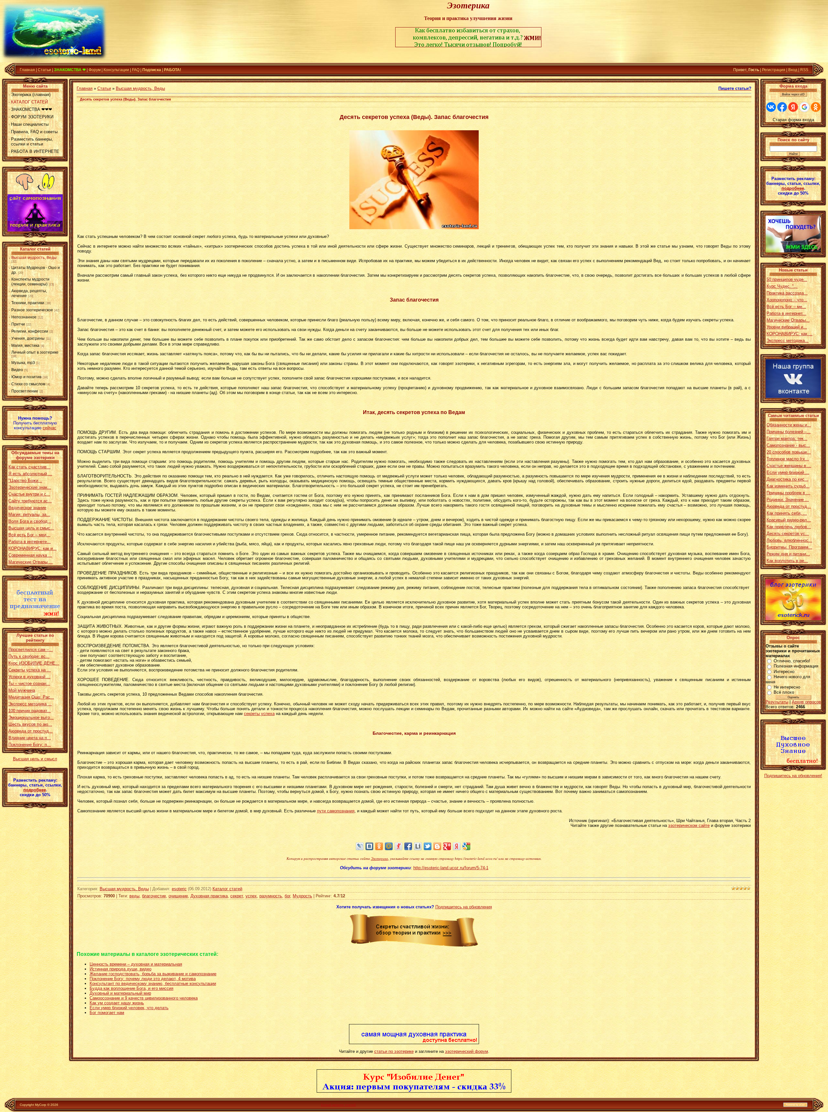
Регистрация (773, 70)
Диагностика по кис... (787, 479)
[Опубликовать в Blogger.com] (437, 846)
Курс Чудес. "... (782, 286)
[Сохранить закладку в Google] (466, 846)
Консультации (116, 70)
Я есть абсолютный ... (30, 473)
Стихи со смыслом (28, 384)
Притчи (18, 324)
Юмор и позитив (26, 377)
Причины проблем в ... (788, 492)
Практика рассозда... (787, 293)
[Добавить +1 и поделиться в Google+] (447, 846)
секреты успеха (259, 713)
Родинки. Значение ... (788, 499)
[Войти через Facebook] (782, 107)
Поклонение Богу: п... (29, 744)
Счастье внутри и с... (29, 494)
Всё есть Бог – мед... (29, 534)
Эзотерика (379, 859)
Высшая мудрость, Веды (34, 257)
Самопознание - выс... (788, 445)
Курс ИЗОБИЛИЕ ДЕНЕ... (33, 663)
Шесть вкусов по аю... (30, 724)
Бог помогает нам (107, 1012)
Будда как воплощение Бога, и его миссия (131, 988)
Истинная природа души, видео (120, 969)
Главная (27, 70)
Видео (17, 370)
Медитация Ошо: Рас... (31, 697)
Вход (792, 70)
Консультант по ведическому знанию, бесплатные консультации (153, 983)
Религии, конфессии (29, 331)
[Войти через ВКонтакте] (771, 107)
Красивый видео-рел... (789, 520)
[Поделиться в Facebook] (408, 846)
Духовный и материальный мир (120, 993)
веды (134, 895)
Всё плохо (784, 692)
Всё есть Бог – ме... (786, 306)
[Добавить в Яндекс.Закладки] (457, 846)
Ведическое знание (27, 507)
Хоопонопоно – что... (787, 299)
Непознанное (24, 317)
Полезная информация (796, 666)
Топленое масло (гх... (788, 458)
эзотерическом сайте (689, 825)
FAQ (135, 70)
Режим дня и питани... (788, 553)
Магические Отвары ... (30, 562)
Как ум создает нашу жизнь (117, 1002)
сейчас (49, 427)
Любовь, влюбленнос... (789, 540)
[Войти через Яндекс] (793, 107)
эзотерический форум (466, 1051)
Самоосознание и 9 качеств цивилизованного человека (144, 998)
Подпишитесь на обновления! (793, 775)
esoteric (179, 888)
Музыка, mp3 (23, 362)
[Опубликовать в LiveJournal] (360, 846)
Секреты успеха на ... (29, 670)
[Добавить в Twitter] (427, 846)
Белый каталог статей (338, 1105)
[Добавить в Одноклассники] (379, 846)
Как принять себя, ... (787, 513)
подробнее (34, 789)
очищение (178, 895)
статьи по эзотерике (394, 1051)
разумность (270, 895)
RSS (804, 70)
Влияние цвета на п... (29, 737)
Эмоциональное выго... (31, 717)
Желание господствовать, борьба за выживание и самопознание (153, 973)
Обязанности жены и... (789, 424)
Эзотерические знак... (29, 487)
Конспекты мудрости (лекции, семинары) (30, 281)
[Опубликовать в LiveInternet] (418, 846)
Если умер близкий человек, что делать (129, 1007)
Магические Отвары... (788, 320)
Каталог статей (227, 888)
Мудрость (302, 895)
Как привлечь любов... (789, 526)
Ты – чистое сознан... (29, 683)
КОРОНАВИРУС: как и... (32, 548)
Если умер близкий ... (788, 472)
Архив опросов (806, 702)
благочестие (154, 895)
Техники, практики (27, 303)
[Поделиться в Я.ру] (398, 846)
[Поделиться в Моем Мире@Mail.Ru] (389, 846)
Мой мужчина (21, 690)
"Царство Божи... (25, 480)
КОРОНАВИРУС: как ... (789, 333)
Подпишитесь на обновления (463, 906)
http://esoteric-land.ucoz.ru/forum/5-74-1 (450, 867)
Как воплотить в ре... (787, 560)
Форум (95, 70)
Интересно (784, 671)
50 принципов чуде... (787, 279)
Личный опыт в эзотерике (35, 352)
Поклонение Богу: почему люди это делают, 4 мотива (143, 978)
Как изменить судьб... (788, 486)
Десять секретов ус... (788, 533)
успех (251, 895)
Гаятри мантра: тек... (787, 438)
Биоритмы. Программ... (789, 547)
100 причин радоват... (29, 710)
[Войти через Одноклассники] (816, 107)
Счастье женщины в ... (789, 465)
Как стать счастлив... (29, 467)
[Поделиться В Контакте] (369, 846)
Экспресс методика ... (30, 703)
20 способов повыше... (789, 452)
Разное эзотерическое (32, 310)
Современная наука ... (30, 555)
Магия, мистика (25, 345)
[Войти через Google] (804, 107)
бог (287, 895)
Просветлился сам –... (30, 649)
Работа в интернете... (29, 541)
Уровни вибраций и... (787, 327)
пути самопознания (335, 810)
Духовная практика (209, 895)
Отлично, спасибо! (792, 660)
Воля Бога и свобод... (29, 521)
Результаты (777, 702)
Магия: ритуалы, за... (29, 514)
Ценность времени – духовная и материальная (136, 964)
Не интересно (787, 687)
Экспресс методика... (788, 340)
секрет (236, 895)
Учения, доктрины (28, 338)
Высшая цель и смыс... (31, 528)
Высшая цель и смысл (35, 758)
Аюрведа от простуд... (30, 731)
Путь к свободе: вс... (28, 656)
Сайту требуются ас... (30, 500)
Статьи (44, 70)
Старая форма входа (793, 119)
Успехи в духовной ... (29, 676)
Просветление (24, 391)
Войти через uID (793, 94)
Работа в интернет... (786, 313)
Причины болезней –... (789, 431)
